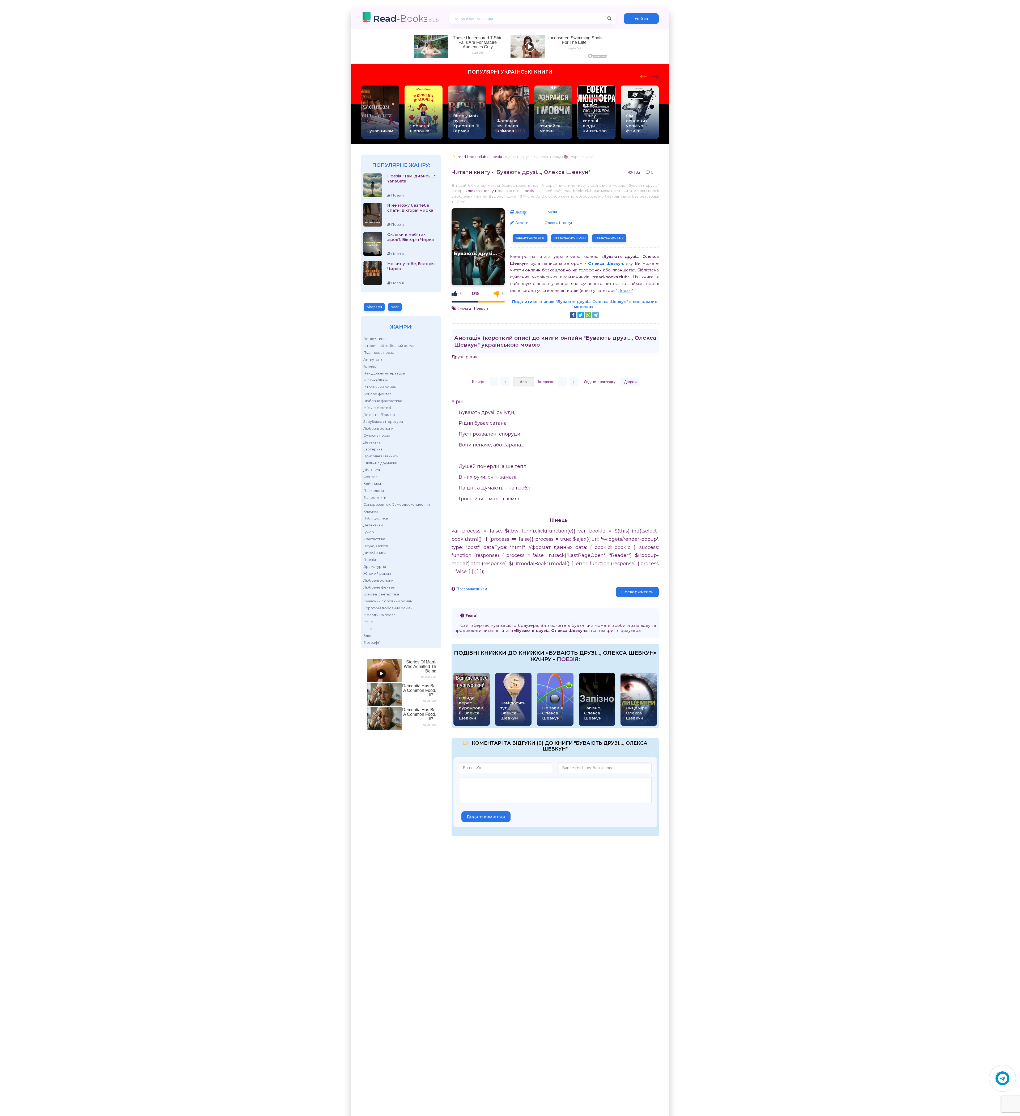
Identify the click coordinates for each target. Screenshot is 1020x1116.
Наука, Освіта (375, 546)
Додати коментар (486, 816)
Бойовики (372, 484)
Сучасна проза (376, 435)
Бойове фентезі (377, 394)
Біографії (374, 307)
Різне (368, 622)
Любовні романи (378, 428)
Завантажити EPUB (570, 238)
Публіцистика (375, 518)
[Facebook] (573, 315)
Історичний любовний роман (389, 345)
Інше (367, 629)
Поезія (369, 559)
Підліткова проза (378, 352)
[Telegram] (595, 315)
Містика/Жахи (375, 380)
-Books (406, 18)
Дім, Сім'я (371, 470)
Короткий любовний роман (388, 608)
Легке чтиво (374, 338)
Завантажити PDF (530, 238)
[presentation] (643, 76)
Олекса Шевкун (481, 191)
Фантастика (374, 539)
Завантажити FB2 (609, 238)
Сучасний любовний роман (387, 601)
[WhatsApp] (588, 315)
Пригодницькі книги (380, 456)
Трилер (370, 366)
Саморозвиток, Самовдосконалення (396, 504)
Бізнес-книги (374, 497)
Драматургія (374, 566)
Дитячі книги (374, 553)
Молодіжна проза (379, 615)
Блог (395, 307)
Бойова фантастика (381, 594)
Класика (370, 511)
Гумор (368, 532)
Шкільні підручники (380, 463)
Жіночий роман (377, 573)
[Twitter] (580, 315)
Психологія (373, 490)
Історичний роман (379, 387)
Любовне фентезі (379, 587)
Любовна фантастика (382, 401)
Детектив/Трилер (379, 414)
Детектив (372, 442)
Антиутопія (373, 359)
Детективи (373, 525)
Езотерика (372, 449)
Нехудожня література (384, 373)
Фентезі (370, 477)
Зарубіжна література (383, 421)
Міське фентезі (377, 408)
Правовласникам (471, 589)
